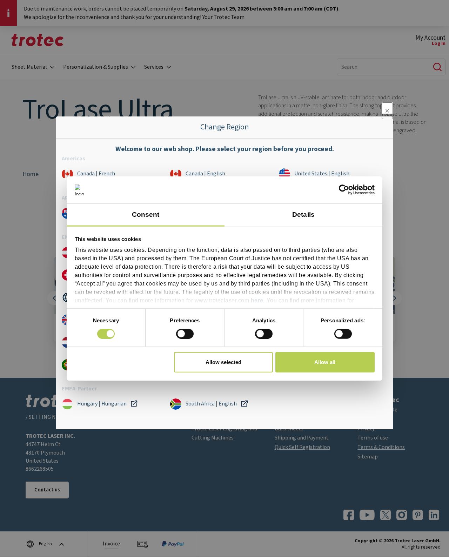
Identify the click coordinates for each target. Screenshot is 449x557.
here (257, 300)
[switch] (185, 333)
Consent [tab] (146, 214)
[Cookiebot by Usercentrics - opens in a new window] (344, 189)
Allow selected (223, 362)
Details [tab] (303, 214)
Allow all (324, 362)
